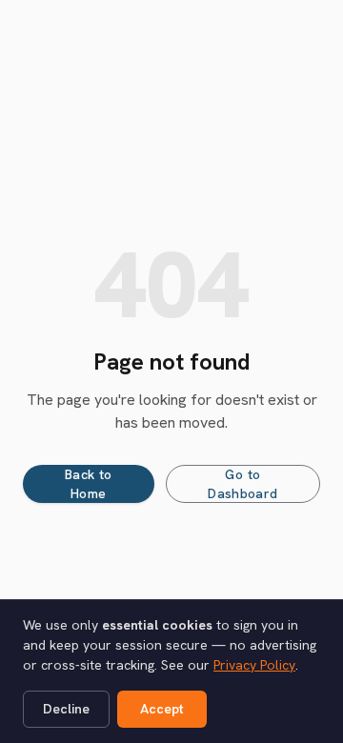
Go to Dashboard (242, 484)
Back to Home (88, 484)
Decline (66, 708)
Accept (162, 708)
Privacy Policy (254, 664)
